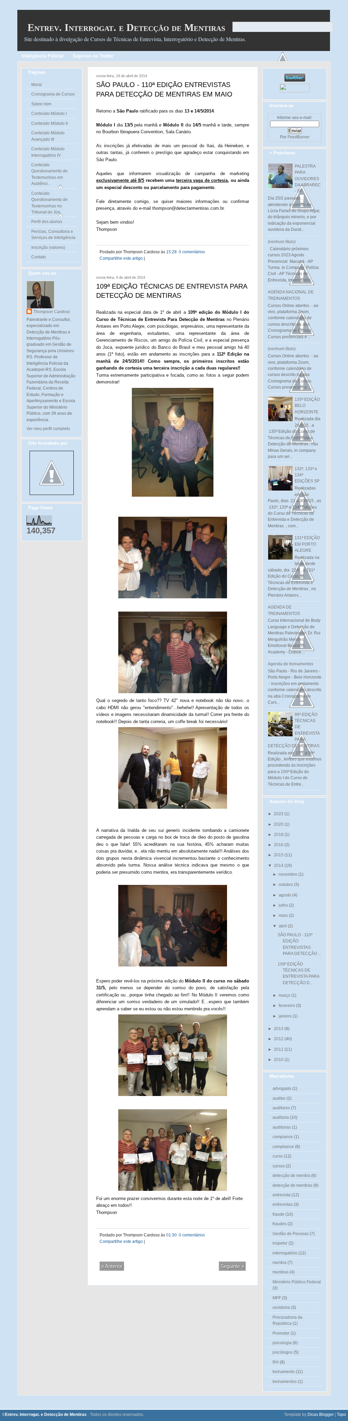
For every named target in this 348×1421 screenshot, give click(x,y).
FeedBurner (299, 137)
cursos (279, 1166)
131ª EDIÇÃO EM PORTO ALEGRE (307, 544)
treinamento (284, 1372)
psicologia (282, 1343)
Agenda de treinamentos (290, 664)
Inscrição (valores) (48, 247)
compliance (283, 1147)
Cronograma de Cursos (53, 94)
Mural (36, 85)
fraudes (279, 1224)
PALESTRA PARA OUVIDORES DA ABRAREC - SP (308, 178)
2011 (279, 1049)
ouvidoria (281, 1307)
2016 (279, 845)
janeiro (286, 1016)
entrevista (282, 1195)
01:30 (171, 1235)
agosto (285, 895)
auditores (281, 1108)
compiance (283, 1137)
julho (284, 905)
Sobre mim (41, 104)
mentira (279, 1263)
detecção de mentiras (292, 1185)
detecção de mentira (291, 1176)
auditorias (282, 1127)
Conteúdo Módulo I (49, 114)
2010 (279, 1060)
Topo (341, 1414)
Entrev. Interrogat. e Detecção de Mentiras (126, 27)
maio (284, 915)
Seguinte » (232, 1266)
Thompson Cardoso (51, 312)
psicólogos (283, 1352)
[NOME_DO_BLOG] (52, 494)
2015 (279, 855)
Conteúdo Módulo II (49, 123)
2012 (279, 1039)
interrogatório (285, 1253)
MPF (277, 1298)
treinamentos (285, 1382)
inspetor (280, 1243)
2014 (279, 865)
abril (283, 926)
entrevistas (283, 1204)
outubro (286, 885)
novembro (288, 874)
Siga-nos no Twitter (93, 55)
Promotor (281, 1333)
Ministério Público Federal (297, 1282)
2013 (279, 1029)
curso (278, 1156)
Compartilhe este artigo (121, 258)
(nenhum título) (282, 242)
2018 (279, 835)
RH (276, 1362)
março (285, 995)
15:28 (171, 252)
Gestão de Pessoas (291, 1234)
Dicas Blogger (321, 1414)
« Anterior (111, 1266)
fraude (278, 1214)
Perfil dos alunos (46, 222)
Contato (38, 257)
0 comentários (191, 252)
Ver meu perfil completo (48, 429)
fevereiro (287, 1006)
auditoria (281, 1117)
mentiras (281, 1272)
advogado (282, 1088)
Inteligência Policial (43, 55)
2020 (279, 824)
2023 (279, 814)
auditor (279, 1098)
